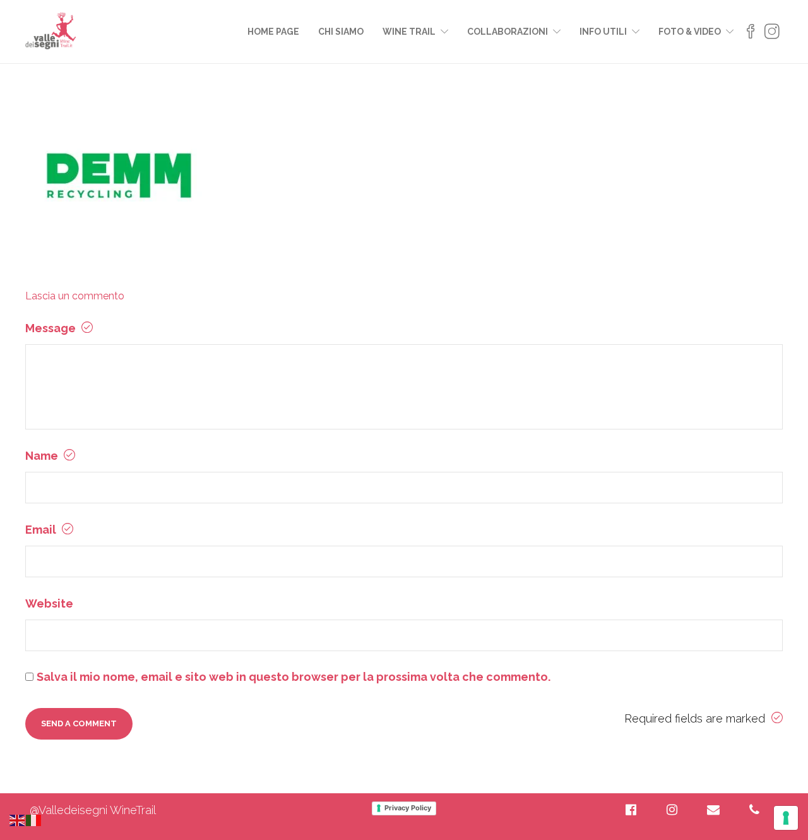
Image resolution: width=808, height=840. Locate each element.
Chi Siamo (341, 32)
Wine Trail (409, 32)
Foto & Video (689, 32)
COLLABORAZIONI (507, 32)
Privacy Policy (407, 807)
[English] (17, 819)
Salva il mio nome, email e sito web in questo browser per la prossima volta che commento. (293, 676)
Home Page (273, 32)
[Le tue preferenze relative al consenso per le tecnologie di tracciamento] (786, 818)
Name (43, 455)
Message (51, 328)
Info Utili (603, 32)
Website (49, 603)
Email (42, 529)
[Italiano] (34, 819)
